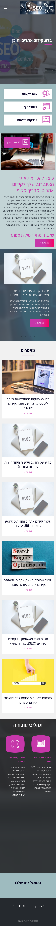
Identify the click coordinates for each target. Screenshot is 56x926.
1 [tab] (34, 336)
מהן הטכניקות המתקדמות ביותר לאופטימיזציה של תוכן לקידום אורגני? (28, 403)
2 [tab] (30, 336)
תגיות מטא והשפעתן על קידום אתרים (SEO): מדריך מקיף (28, 641)
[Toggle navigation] (5, 8)
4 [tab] (21, 336)
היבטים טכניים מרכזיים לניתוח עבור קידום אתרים (28, 700)
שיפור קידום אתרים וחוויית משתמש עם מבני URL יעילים (28, 523)
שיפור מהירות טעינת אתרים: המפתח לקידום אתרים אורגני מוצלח (28, 582)
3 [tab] (25, 336)
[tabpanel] (28, 293)
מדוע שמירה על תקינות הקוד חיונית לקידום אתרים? (28, 464)
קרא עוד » (39, 327)
